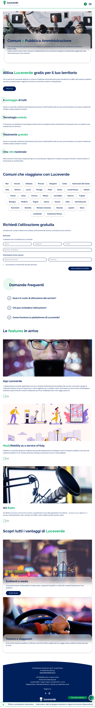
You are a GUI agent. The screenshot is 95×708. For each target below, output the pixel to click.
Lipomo (71, 208)
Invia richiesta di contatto (80, 268)
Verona (57, 202)
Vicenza (34, 196)
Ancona (17, 184)
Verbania (28, 184)
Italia (68, 202)
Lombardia (37, 214)
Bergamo (53, 184)
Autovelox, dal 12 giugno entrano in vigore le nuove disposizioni (41, 704)
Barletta (28, 208)
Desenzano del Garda (81, 184)
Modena (24, 202)
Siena (82, 208)
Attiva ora (9, 88)
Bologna (12, 202)
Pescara (41, 184)
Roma (59, 190)
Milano (45, 196)
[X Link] (46, 693)
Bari (7, 184)
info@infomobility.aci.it (47, 673)
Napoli (35, 202)
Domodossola (80, 202)
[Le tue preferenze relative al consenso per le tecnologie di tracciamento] (3, 705)
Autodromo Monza (54, 214)
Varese (46, 202)
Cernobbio (58, 196)
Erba (7, 190)
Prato (50, 190)
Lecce (28, 190)
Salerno (70, 196)
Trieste (13, 196)
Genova (17, 190)
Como (23, 196)
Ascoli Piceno (72, 190)
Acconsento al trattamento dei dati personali (21, 265)
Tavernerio (15, 208)
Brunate (59, 208)
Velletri (87, 190)
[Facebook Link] (49, 693)
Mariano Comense (44, 208)
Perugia (39, 190)
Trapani (82, 196)
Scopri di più (13, 593)
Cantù (64, 184)
